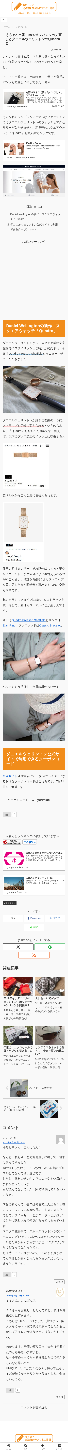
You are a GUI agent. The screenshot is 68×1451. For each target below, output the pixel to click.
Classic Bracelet (50, 625)
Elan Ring (9, 625)
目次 (29, 206)
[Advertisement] (34, 278)
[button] (61, 781)
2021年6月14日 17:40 (17, 1295)
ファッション (10, 903)
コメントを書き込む (34, 1407)
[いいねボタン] (7, 814)
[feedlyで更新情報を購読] (49, 946)
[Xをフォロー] (18, 946)
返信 (60, 1281)
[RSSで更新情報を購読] (34, 955)
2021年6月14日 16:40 (14, 1142)
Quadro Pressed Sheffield (29, 620)
